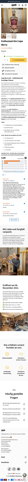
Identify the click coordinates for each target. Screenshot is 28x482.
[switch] (24, 480)
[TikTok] (9, 469)
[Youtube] (18, 469)
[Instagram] (14, 469)
